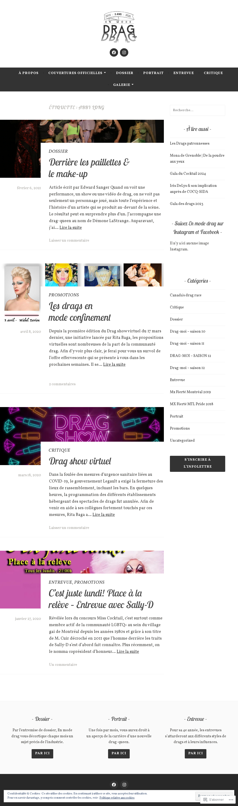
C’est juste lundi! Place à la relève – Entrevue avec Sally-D (101, 598)
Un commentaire (63, 664)
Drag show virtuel (80, 461)
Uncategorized (182, 440)
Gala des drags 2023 (186, 204)
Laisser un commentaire (69, 240)
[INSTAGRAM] (124, 784)
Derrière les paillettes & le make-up (89, 167)
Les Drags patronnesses (189, 143)
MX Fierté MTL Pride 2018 (191, 404)
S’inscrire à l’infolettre (198, 463)
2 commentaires (62, 384)
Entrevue (183, 73)
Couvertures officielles (75, 73)
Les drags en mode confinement (80, 311)
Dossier (124, 73)
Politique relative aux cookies (117, 798)
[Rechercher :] (197, 110)
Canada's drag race (186, 295)
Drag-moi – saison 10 (187, 331)
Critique (213, 73)
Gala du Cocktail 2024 (188, 173)
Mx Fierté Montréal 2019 (190, 392)
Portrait (153, 73)
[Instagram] (124, 52)
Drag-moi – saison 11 (187, 343)
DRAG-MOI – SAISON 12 (190, 356)
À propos (29, 73)
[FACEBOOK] (114, 784)
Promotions (64, 295)
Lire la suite (71, 228)
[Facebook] (114, 52)
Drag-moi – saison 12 (187, 368)
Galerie (121, 85)
